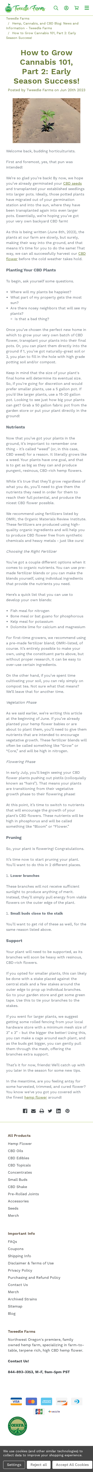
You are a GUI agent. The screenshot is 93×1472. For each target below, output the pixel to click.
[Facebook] (25, 1111)
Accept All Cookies (72, 1465)
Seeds (13, 1208)
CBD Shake (17, 1187)
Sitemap (15, 1306)
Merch (13, 1215)
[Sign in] (66, 8)
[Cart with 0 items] (76, 8)
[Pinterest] (67, 1111)
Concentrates (20, 1172)
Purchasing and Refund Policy (34, 1277)
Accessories (18, 1201)
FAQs (12, 1241)
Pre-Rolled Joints (23, 1194)
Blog (12, 1313)
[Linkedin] (58, 1111)
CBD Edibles (18, 1158)
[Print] (42, 1111)
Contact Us (18, 1285)
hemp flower (35, 1097)
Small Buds (17, 1179)
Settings (14, 1465)
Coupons (15, 1249)
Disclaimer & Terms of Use (31, 1263)
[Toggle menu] (87, 7)
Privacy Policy (20, 1270)
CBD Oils (15, 1151)
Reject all (38, 1465)
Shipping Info (19, 1256)
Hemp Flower (20, 1144)
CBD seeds (72, 183)
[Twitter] (50, 1111)
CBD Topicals (19, 1165)
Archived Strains (22, 1299)
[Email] (33, 1111)
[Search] (56, 8)
